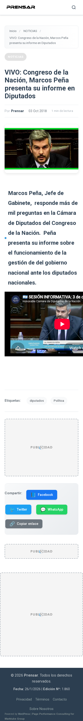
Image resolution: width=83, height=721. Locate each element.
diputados (37, 400)
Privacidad (24, 699)
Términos (42, 699)
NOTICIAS (15, 56)
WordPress (24, 713)
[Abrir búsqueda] (73, 7)
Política (59, 400)
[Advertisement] (41, 447)
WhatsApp (51, 509)
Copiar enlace (23, 523)
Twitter (18, 509)
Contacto (60, 699)
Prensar (17, 111)
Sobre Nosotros (41, 709)
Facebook (41, 494)
